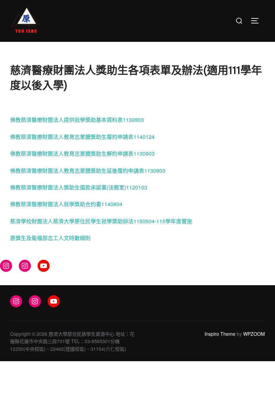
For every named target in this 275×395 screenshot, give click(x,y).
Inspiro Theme (220, 333)
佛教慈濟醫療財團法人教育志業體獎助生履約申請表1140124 (82, 137)
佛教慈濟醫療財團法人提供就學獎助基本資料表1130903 (77, 120)
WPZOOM (254, 333)
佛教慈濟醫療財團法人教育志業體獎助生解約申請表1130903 (82, 153)
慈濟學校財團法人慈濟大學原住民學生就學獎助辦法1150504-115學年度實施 (101, 221)
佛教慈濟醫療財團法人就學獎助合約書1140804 (66, 204)
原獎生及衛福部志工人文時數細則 (50, 238)
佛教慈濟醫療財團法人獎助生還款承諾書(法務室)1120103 (78, 187)
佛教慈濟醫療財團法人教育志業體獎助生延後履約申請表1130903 (87, 170)
